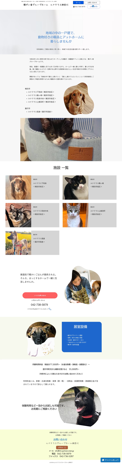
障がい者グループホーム (35, 5)
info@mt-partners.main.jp (64, 451)
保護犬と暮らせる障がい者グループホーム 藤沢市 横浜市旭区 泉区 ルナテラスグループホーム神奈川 (39, 1)
